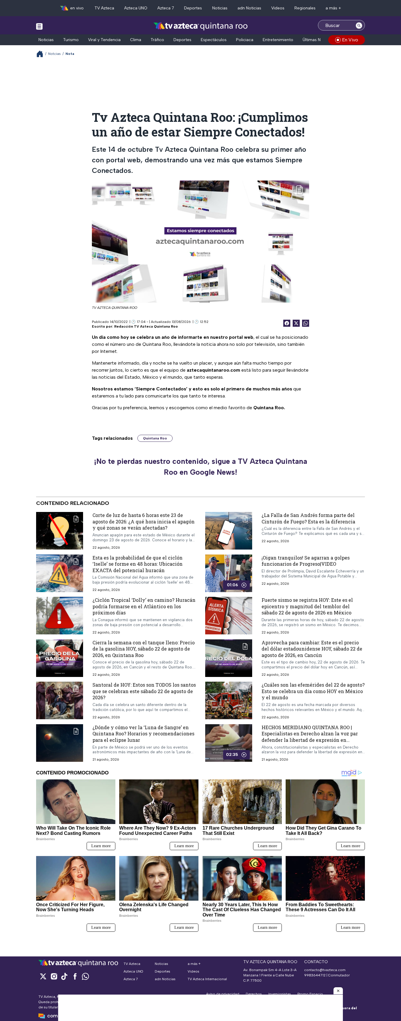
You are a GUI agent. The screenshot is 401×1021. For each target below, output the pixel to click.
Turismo (71, 39)
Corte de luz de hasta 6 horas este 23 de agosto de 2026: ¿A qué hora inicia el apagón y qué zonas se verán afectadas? (143, 521)
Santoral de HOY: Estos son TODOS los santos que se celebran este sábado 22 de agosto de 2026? (144, 691)
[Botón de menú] (39, 26)
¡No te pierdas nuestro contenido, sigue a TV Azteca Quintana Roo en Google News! (200, 467)
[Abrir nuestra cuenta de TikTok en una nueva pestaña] (64, 976)
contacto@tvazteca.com (325, 970)
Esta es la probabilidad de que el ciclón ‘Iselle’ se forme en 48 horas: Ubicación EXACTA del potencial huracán (137, 563)
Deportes (193, 8)
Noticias (220, 8)
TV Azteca (104, 8)
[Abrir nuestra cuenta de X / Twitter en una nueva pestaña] (43, 976)
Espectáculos (214, 39)
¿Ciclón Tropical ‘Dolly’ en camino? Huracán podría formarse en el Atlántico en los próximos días (144, 606)
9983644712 (315, 975)
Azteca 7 (165, 8)
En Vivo (350, 40)
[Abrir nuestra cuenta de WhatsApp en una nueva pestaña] (85, 976)
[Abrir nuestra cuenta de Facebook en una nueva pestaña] (74, 976)
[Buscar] (359, 25)
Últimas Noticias (318, 39)
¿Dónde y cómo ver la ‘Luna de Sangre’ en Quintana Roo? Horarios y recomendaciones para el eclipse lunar (143, 733)
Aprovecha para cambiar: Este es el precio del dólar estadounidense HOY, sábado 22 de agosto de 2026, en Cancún (312, 648)
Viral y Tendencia (104, 39)
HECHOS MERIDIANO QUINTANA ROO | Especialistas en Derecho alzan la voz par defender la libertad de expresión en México (310, 736)
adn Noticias (249, 8)
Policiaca (244, 39)
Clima (135, 39)
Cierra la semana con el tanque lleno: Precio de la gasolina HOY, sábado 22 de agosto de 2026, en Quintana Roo (143, 648)
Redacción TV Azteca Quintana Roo (146, 326)
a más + (333, 8)
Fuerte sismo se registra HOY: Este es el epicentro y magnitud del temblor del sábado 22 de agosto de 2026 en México (307, 606)
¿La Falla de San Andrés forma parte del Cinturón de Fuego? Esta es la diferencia (308, 518)
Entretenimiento (278, 39)
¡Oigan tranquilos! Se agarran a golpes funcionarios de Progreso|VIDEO (306, 560)
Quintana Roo (155, 438)
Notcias (54, 54)
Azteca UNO (135, 8)
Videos (277, 8)
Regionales (305, 8)
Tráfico (157, 39)
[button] (338, 990)
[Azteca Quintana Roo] (201, 26)
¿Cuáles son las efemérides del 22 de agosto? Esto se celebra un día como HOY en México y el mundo (313, 691)
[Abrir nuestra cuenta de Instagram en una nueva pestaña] (53, 976)
